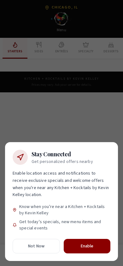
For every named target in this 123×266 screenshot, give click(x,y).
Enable (87, 246)
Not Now (36, 246)
